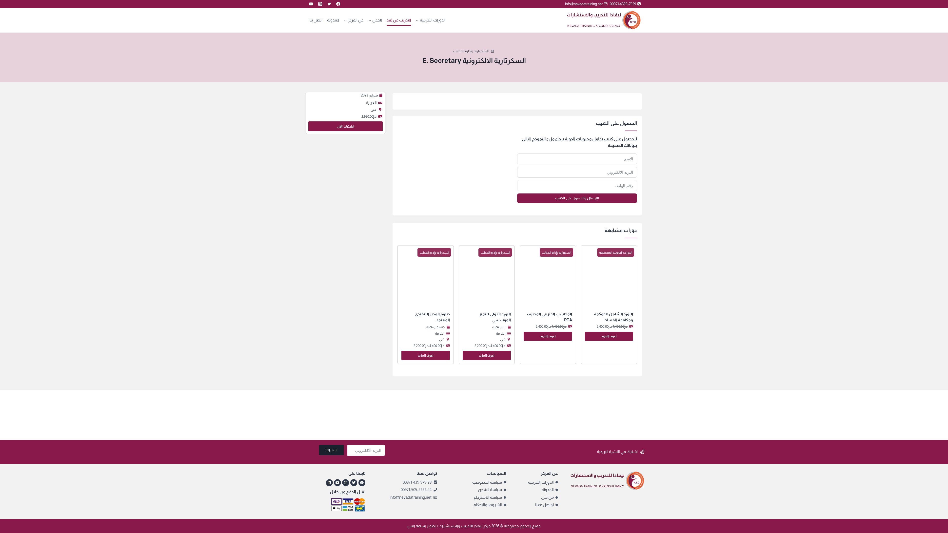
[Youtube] (337, 482)
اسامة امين (416, 526)
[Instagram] (320, 4)
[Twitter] (329, 4)
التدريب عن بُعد (399, 20)
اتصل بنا (316, 20)
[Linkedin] (329, 482)
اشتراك (331, 450)
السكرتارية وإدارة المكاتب (471, 51)
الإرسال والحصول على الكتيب (577, 198)
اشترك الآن (345, 126)
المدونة (333, 20)
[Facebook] (338, 4)
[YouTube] (311, 4)
